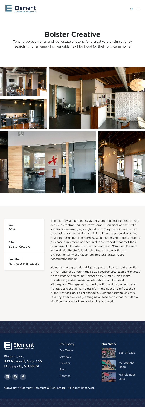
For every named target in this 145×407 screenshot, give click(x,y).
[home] (20, 9)
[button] (139, 9)
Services (65, 357)
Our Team (66, 350)
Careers (64, 363)
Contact (64, 376)
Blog (62, 369)
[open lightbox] (97, 98)
